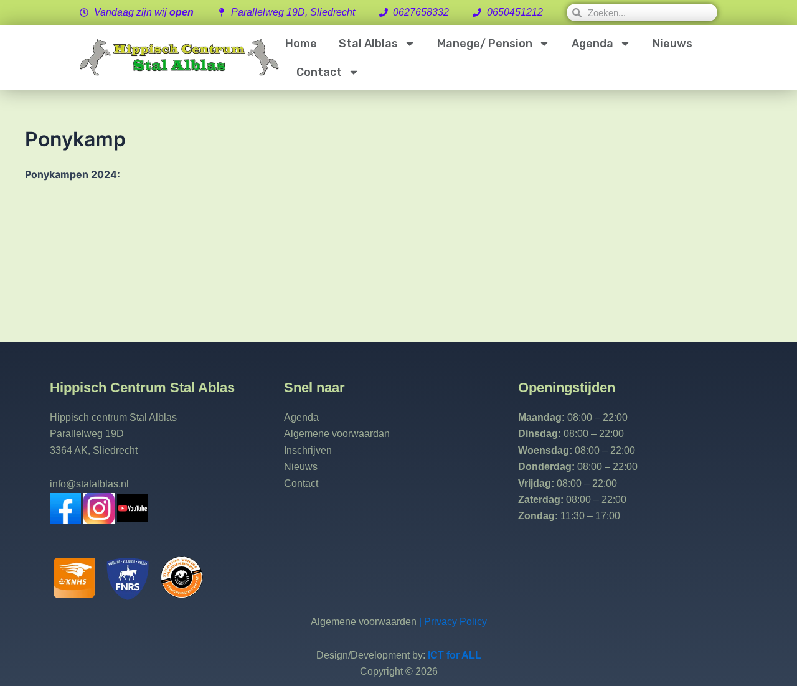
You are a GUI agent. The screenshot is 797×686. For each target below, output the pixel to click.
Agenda (592, 43)
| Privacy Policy (452, 621)
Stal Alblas (368, 43)
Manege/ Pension (484, 43)
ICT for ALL (454, 655)
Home (301, 43)
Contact (319, 72)
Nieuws (672, 43)
